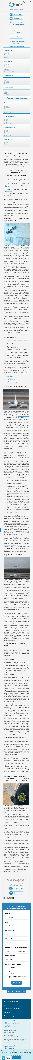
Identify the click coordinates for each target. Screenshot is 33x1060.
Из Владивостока (7, 111)
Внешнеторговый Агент (11, 1001)
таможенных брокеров (10, 864)
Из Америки (6, 108)
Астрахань (6, 81)
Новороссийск (7, 79)
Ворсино (6, 91)
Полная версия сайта (16, 9)
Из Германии (7, 107)
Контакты (7, 1012)
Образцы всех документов (12, 1008)
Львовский (6, 69)
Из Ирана (6, 122)
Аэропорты (9, 50)
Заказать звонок (18, 14)
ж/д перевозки (9, 139)
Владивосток (7, 82)
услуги (6, 1005)
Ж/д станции (9, 87)
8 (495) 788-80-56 (16, 884)
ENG (15, 33)
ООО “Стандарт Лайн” (16, 42)
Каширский (6, 66)
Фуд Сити (6, 65)
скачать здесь (7, 195)
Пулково (6, 57)
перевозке (9, 340)
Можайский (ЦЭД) (8, 64)
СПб (5, 80)
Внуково (6, 56)
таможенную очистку (23, 416)
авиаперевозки (10, 103)
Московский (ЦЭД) (8, 70)
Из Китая (6, 106)
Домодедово (6, 53)
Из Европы (6, 119)
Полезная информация (11, 1016)
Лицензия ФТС (16, 43)
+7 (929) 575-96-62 (9, 1047)
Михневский (6, 68)
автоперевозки (10, 116)
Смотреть (16, 180)
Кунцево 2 (6, 93)
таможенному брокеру (10, 545)
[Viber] (9, 898)
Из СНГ (6, 120)
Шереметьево (7, 54)
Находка (6, 83)
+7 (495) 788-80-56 (16, 24)
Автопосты (9, 61)
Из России (6, 110)
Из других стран (7, 112)
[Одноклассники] (7, 898)
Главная (6, 151)
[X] (13, 898)
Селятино (6, 92)
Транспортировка (8, 301)
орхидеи (27, 247)
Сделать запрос (18, 18)
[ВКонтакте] (4, 898)
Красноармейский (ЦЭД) (9, 71)
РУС (18, 33)
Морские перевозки (11, 127)
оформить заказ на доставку (16, 991)
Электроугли (6, 94)
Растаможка (7, 461)
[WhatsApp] (11, 898)
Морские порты (10, 75)
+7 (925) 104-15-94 (9, 1049)
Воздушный (10, 376)
